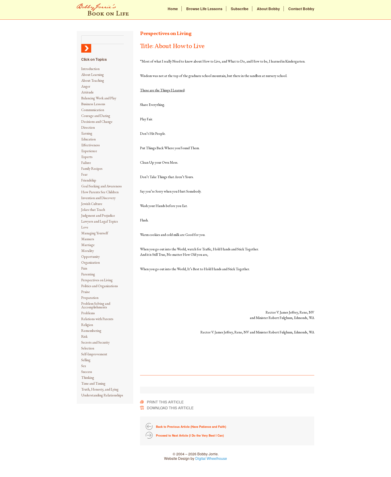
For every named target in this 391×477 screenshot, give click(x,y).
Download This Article (170, 407)
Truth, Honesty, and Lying (100, 389)
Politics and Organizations (99, 286)
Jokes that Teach (93, 209)
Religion (87, 324)
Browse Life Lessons (204, 9)
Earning (86, 133)
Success (86, 371)
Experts (87, 156)
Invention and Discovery (98, 197)
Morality (87, 250)
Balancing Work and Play (98, 98)
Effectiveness (90, 145)
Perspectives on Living (97, 280)
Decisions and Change (96, 121)
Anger (85, 86)
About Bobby (268, 9)
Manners (87, 239)
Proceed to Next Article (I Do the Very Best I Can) (190, 435)
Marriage (88, 244)
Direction (88, 127)
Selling (86, 360)
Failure (86, 162)
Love (84, 227)
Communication (92, 109)
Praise (85, 291)
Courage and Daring (95, 115)
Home (173, 9)
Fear (84, 174)
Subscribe (239, 9)
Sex (83, 365)
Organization (90, 262)
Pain (84, 268)
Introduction (90, 68)
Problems (88, 313)
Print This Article (165, 402)
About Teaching (92, 80)
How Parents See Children (100, 192)
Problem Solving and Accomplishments (95, 305)
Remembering (91, 330)
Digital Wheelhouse (211, 458)
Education (88, 139)
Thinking (87, 377)
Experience (89, 151)
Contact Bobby (301, 9)
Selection (87, 348)
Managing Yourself (94, 233)
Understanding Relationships (102, 395)
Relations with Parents (97, 318)
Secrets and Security (95, 342)
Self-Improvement (94, 354)
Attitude (87, 92)
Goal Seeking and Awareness (101, 186)
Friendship (88, 180)
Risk (84, 336)
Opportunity (90, 256)
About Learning (92, 74)
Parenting (88, 274)
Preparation (89, 297)
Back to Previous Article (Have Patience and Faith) (191, 426)
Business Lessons (93, 104)
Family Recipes (92, 168)
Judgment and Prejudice (98, 215)
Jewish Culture (91, 203)
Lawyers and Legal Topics (99, 221)
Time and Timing (93, 383)
